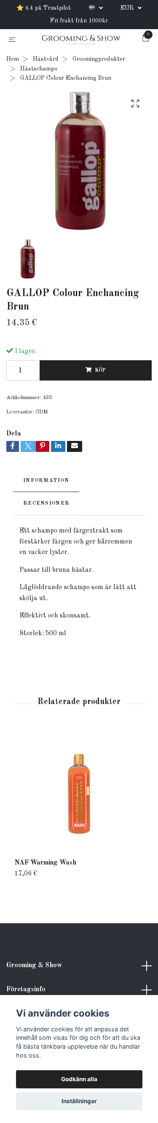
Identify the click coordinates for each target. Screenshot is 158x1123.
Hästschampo (38, 70)
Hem (12, 61)
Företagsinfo (26, 991)
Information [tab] (46, 482)
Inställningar (79, 1101)
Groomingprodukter (98, 61)
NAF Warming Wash (45, 864)
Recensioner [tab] (46, 505)
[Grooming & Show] (81, 41)
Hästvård (46, 61)
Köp (100, 372)
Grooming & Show (34, 966)
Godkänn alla (79, 1079)
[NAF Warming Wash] (79, 795)
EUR (128, 8)
